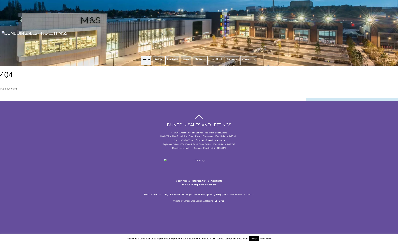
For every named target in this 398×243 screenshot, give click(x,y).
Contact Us (249, 59)
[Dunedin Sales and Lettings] (34, 33)
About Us (200, 59)
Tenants (232, 59)
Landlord (216, 59)
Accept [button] (254, 239)
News (186, 59)
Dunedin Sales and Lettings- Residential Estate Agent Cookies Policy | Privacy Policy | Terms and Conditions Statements (199, 195)
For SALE (172, 59)
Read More (265, 238)
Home (146, 59)
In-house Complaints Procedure (199, 184)
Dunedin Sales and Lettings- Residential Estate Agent (202, 133)
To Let (158, 59)
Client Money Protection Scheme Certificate (199, 181)
